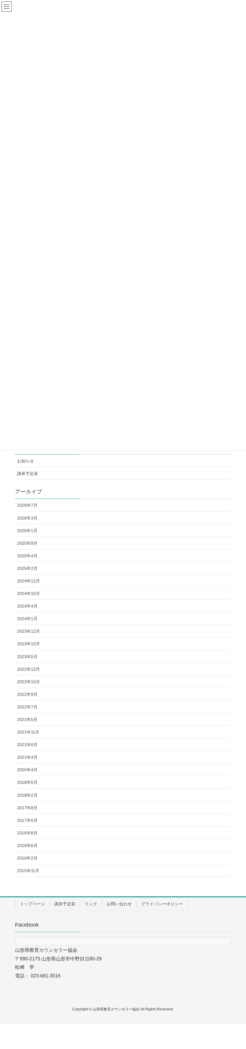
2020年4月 (27, 769)
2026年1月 (27, 530)
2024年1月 (27, 618)
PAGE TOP (234, 1012)
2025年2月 (27, 568)
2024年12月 (28, 581)
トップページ (32, 903)
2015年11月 (28, 870)
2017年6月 (27, 820)
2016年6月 (27, 845)
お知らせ (25, 461)
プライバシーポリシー (162, 903)
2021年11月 (28, 732)
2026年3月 (27, 518)
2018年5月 (27, 782)
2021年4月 (27, 757)
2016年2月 (27, 858)
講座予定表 (27, 473)
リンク (91, 903)
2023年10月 (28, 643)
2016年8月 (27, 833)
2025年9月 (27, 543)
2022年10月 (28, 681)
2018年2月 (27, 795)
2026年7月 (27, 505)
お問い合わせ (119, 903)
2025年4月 (27, 555)
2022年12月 (28, 669)
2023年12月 (28, 631)
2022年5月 (27, 719)
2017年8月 (27, 807)
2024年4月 (27, 606)
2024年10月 (28, 593)
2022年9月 (27, 694)
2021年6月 (27, 744)
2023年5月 (27, 656)
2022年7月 (27, 707)
